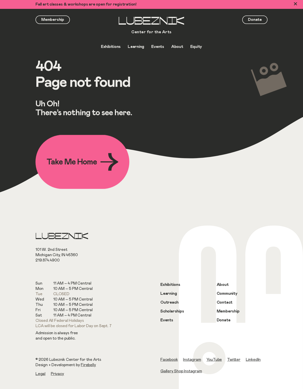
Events (166, 320)
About (223, 285)
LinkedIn (253, 360)
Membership (228, 311)
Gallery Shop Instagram (181, 371)
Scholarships (172, 311)
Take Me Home (72, 162)
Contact (225, 303)
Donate (223, 320)
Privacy (57, 374)
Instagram (192, 360)
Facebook (169, 360)
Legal (40, 374)
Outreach (169, 303)
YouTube (214, 360)
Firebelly (88, 365)
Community (227, 294)
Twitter (233, 360)
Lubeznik (151, 26)
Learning (168, 294)
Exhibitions (170, 285)
